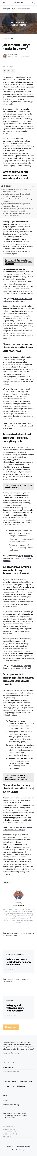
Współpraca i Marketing (11, 1105)
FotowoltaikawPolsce (10, 1063)
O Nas (5, 1096)
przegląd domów (19, 1086)
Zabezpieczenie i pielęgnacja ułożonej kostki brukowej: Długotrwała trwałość (18, 210)
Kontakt (5, 1100)
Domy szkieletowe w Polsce (15, 954)
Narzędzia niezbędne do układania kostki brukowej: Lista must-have (16, 195)
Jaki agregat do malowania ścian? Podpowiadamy (15, 1008)
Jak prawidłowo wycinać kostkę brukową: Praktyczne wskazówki (16, 205)
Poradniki (10, 1000)
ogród (6, 882)
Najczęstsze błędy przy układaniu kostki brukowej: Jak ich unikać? (16, 214)
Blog (13, 8)
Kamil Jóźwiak (14, 55)
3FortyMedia (26, 1146)
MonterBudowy (8, 1067)
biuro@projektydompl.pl (11, 1053)
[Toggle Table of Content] (32, 186)
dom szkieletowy (26, 1081)
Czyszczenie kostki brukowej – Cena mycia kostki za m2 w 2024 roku (18, 425)
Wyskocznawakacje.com (11, 1072)
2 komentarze (24, 57)
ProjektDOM (6, 8)
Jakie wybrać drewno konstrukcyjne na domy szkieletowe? (18, 962)
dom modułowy (10, 1081)
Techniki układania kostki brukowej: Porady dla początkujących (18, 200)
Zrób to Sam (8, 38)
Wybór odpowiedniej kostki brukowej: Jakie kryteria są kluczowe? (17, 190)
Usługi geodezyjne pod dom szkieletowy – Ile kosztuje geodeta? (18, 558)
